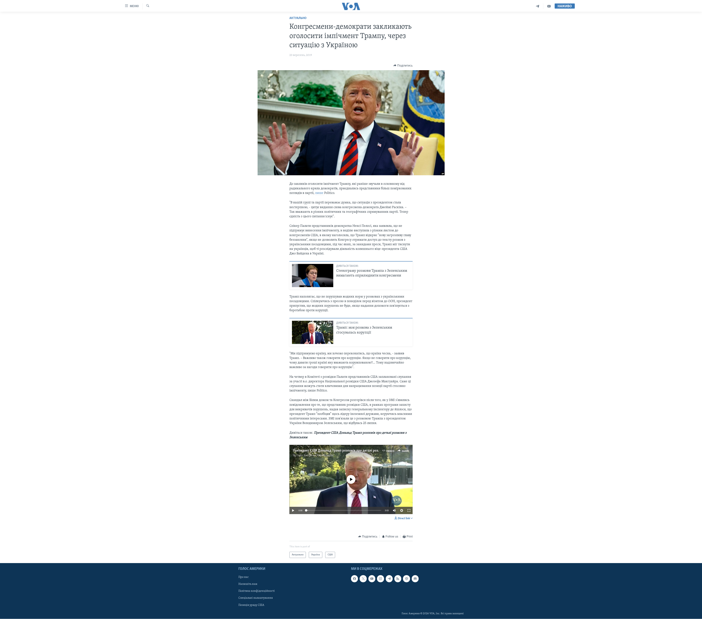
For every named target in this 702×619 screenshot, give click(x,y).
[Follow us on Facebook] (354, 578)
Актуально (298, 18)
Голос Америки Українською (315, 455)
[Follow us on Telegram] (389, 578)
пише (319, 193)
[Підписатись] (415, 578)
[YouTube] (549, 6)
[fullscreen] (409, 510)
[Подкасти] (406, 578)
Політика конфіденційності (256, 591)
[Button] (403, 65)
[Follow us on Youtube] (371, 578)
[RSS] (397, 578)
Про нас (243, 577)
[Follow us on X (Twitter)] (363, 578)
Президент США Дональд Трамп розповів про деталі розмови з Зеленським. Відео (355, 451)
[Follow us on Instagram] (380, 578)
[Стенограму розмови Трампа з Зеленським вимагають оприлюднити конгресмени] (312, 275)
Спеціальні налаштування (255, 598)
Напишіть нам (247, 584)
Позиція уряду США (251, 605)
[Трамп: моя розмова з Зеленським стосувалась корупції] (312, 332)
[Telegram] (537, 6)
